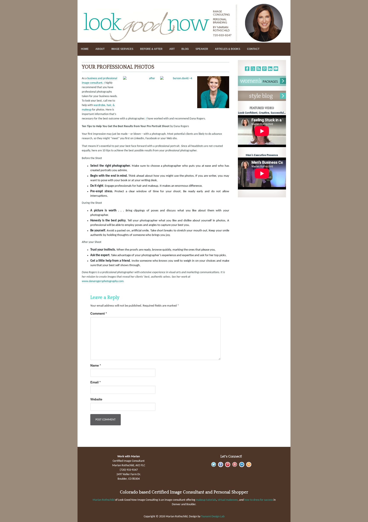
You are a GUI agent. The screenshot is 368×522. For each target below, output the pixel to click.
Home (85, 48)
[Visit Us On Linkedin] (241, 466)
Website (96, 399)
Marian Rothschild (103, 500)
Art (172, 48)
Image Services (122, 48)
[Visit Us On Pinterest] (227, 466)
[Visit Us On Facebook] (220, 466)
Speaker (202, 48)
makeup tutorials (206, 500)
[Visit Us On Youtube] (234, 466)
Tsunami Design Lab (212, 516)
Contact (253, 48)
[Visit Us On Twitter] (213, 466)
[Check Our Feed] (248, 466)
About (100, 48)
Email (95, 382)
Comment (98, 313)
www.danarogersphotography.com (103, 281)
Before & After (151, 48)
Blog (185, 48)
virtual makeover (228, 500)
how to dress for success (258, 500)
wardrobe (99, 105)
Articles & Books (227, 48)
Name (95, 365)
